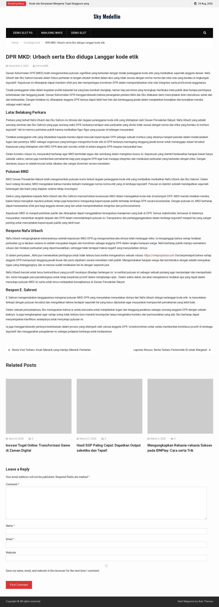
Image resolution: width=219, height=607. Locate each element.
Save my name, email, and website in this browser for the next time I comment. (53, 570)
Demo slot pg (23, 32)
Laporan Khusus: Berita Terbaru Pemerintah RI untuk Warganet (170, 350)
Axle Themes (205, 601)
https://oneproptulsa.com (159, 255)
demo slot (78, 32)
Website (11, 552)
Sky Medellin (107, 16)
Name (10, 525)
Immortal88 (42, 65)
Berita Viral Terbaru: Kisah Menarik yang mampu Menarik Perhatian (51, 350)
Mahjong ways (51, 32)
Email (10, 539)
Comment (12, 484)
